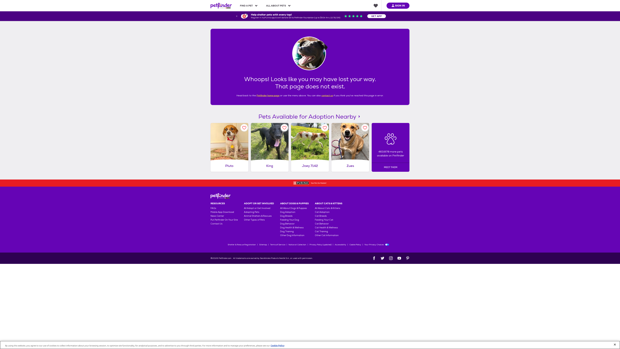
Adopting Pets (251, 212)
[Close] (614, 344)
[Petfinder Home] (221, 5)
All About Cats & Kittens (327, 208)
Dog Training (287, 231)
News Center (217, 216)
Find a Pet (246, 5)
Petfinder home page (268, 95)
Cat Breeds (321, 216)
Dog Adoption (287, 212)
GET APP (376, 16)
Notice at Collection (297, 244)
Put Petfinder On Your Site (224, 219)
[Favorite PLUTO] (244, 128)
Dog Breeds (286, 216)
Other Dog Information (292, 235)
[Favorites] (375, 5)
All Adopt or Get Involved (257, 208)
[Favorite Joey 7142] (325, 128)
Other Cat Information (327, 235)
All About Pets (276, 5)
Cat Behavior (322, 223)
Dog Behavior (287, 223)
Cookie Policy (355, 244)
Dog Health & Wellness (292, 227)
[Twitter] (382, 258)
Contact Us (216, 223)
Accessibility (340, 244)
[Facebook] (374, 258)
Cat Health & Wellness (326, 227)
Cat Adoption (322, 212)
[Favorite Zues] (365, 128)
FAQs (213, 208)
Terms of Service (277, 244)
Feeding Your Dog (289, 219)
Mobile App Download (222, 212)
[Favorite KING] (284, 128)
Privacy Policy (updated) (320, 244)
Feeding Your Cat (324, 219)
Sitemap (263, 244)
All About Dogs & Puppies (293, 208)
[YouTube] (399, 258)
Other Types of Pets (254, 219)
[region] (310, 345)
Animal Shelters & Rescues (258, 216)
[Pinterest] (407, 258)
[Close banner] (236, 16)
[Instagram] (391, 258)
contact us (327, 95)
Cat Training (321, 231)
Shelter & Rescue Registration (242, 244)
